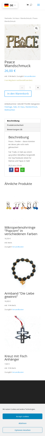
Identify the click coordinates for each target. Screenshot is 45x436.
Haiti (15, 107)
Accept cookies (22, 416)
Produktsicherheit (15, 125)
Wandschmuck (26, 18)
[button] (11, 170)
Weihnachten (9, 110)
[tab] (22, 121)
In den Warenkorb (18, 93)
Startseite (8, 18)
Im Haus (16, 18)
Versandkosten (30, 76)
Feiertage (8, 107)
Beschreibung (13, 121)
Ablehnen (22, 423)
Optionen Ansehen (22, 430)
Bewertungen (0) (14, 129)
